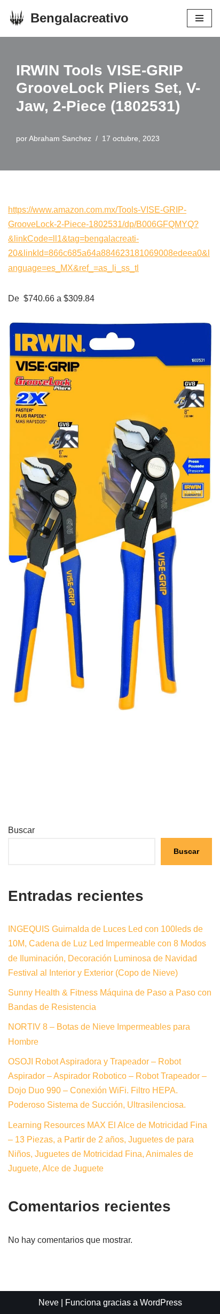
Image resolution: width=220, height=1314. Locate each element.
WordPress (161, 1302)
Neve (48, 1302)
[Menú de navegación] (199, 18)
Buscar (21, 830)
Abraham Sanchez (60, 138)
